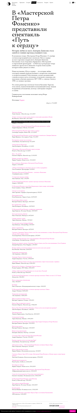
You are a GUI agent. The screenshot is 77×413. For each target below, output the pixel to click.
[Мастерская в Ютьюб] (58, 405)
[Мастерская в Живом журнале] (55, 405)
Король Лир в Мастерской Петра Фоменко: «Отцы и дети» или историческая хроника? (34, 308)
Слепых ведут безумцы (18, 317)
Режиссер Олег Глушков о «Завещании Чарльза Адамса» (26, 266)
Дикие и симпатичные (17, 228)
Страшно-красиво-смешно (18, 218)
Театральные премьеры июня (19, 294)
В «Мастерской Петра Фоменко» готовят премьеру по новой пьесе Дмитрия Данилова (34, 135)
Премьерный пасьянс (17, 195)
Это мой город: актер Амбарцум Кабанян (22, 223)
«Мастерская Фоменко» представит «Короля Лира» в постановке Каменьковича (32, 392)
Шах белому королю (17, 326)
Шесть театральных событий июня (21, 280)
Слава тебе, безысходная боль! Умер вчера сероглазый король (27, 374)
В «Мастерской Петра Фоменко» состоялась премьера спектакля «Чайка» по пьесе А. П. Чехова (36, 275)
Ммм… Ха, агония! (16, 154)
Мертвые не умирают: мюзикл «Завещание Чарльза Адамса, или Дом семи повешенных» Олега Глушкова (39, 243)
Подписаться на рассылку (59, 406)
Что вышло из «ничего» (18, 365)
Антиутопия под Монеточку (19, 144)
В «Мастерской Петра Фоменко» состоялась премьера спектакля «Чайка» (31, 289)
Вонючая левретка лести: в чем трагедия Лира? (24, 340)
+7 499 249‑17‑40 (39, 403)
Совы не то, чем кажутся (18, 191)
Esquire (22, 100)
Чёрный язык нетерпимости (19, 360)
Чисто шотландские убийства (19, 214)
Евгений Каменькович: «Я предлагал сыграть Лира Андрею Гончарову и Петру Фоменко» (35, 321)
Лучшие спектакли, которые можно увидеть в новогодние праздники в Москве (32, 117)
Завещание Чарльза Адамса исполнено (22, 257)
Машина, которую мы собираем (20, 158)
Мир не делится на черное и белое (21, 298)
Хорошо (73, 411)
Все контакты (14, 407)
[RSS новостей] (56, 405)
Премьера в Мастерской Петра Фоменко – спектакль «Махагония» (29, 172)
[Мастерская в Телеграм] (50, 405)
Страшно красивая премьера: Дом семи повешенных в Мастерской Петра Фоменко (33, 238)
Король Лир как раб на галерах (20, 349)
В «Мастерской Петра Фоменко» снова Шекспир (24, 378)
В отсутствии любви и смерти (19, 200)
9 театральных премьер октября (20, 177)
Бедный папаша (16, 388)
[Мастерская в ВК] (51, 405)
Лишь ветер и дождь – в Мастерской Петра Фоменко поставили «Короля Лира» (32, 345)
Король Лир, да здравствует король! (21, 303)
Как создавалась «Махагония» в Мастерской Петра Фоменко (27, 163)
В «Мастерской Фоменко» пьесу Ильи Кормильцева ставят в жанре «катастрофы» (33, 186)
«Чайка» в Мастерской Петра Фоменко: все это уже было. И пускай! (29, 271)
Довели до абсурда (17, 112)
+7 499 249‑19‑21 (15, 404)
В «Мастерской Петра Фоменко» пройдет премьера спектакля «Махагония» (31, 181)
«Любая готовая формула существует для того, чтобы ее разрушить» (29, 167)
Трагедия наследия (17, 312)
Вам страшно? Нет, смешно (19, 204)
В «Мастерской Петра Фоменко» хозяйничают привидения (27, 209)
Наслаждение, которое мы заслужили (21, 140)
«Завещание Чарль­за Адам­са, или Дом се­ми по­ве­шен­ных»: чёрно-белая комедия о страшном (35, 261)
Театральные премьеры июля (19, 252)
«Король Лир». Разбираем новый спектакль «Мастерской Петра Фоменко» (31, 369)
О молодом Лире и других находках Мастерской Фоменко (27, 335)
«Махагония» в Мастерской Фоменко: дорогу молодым (26, 149)
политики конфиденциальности (43, 411)
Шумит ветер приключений (19, 331)
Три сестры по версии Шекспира (20, 383)
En (74, 2)
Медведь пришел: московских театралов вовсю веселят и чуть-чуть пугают (31, 248)
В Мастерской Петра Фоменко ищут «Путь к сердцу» (25, 130)
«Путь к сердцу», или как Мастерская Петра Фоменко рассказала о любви (31, 126)
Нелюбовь (14, 284)
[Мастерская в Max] (53, 405)
